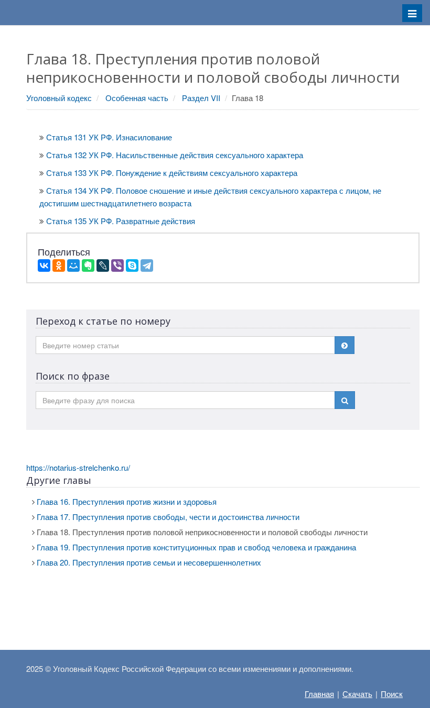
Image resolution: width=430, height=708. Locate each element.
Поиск (392, 693)
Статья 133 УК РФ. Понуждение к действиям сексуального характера (171, 172)
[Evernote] (88, 265)
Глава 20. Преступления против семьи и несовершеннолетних (149, 562)
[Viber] (117, 265)
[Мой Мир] (73, 265)
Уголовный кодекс (59, 97)
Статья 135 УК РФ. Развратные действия (120, 220)
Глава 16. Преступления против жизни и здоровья (127, 501)
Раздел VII (201, 97)
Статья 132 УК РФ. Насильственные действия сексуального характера (174, 154)
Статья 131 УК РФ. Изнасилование (109, 136)
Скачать (357, 693)
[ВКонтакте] (44, 265)
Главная (319, 693)
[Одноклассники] (58, 265)
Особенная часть (136, 97)
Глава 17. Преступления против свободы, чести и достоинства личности (168, 516)
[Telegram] (147, 265)
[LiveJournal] (102, 265)
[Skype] (132, 265)
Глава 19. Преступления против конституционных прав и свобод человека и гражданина (196, 546)
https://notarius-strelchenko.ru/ (78, 467)
